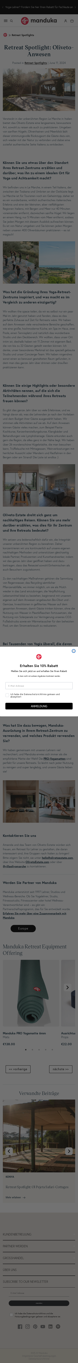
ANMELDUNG (39, 706)
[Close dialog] (73, 651)
